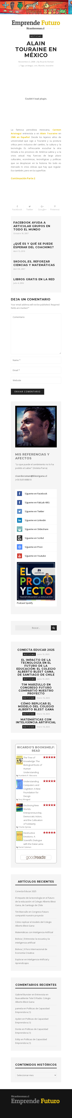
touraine (49, 65)
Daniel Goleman (25, 847)
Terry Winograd (24, 799)
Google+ (42, 209)
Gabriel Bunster (23, 994)
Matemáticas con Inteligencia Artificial (36, 721)
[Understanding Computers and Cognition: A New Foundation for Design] (19, 788)
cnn (35, 65)
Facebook (17, 209)
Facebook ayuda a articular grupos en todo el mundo (31, 226)
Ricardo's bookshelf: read (36, 749)
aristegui (29, 65)
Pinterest (54, 209)
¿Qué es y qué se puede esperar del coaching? (33, 245)
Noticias (36, 36)
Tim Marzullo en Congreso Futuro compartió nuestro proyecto (36, 689)
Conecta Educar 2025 (36, 649)
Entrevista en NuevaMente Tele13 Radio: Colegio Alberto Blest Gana (33, 998)
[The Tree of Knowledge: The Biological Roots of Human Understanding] (19, 763)
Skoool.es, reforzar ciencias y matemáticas (34, 263)
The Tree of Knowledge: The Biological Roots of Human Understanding (32, 765)
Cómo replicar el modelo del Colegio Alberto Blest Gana (36, 706)
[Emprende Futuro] (36, 24)
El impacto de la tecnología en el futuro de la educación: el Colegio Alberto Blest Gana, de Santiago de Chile (36, 667)
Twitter (29, 209)
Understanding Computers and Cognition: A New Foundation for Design (31, 789)
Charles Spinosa (25, 827)
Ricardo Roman (47, 61)
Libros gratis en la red (34, 279)
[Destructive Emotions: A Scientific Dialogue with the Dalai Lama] (19, 840)
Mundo (41, 65)
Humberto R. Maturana (28, 775)
